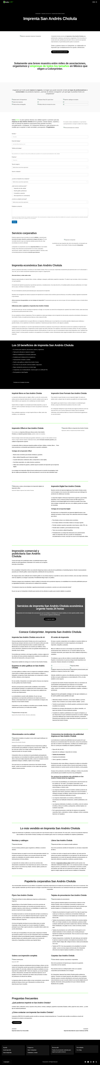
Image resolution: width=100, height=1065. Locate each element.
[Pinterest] (93, 1062)
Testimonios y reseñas (32, 1052)
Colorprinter (38, 13)
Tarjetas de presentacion (58, 754)
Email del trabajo (16, 141)
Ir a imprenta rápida (50, 619)
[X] (96, 1062)
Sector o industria (16, 171)
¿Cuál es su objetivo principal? (19, 199)
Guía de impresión (7, 1052)
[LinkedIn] (88, 1062)
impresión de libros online (63, 863)
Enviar (14, 222)
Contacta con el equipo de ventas (21, 382)
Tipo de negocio (16, 164)
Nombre (14, 133)
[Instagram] (90, 1062)
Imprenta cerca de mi (46, 13)
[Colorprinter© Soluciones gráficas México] (8, 2)
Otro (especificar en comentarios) (22, 195)
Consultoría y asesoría (19, 193)
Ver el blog (79, 1050)
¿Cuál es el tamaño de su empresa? (20, 178)
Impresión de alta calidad (20, 188)
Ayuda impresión (7, 1050)
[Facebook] (85, 1062)
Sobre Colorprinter (32, 1050)
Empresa (14, 157)
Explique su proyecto (17, 206)
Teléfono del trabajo (17, 148)
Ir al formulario (16, 1022)
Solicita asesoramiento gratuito (60, 51)
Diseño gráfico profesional (20, 190)
